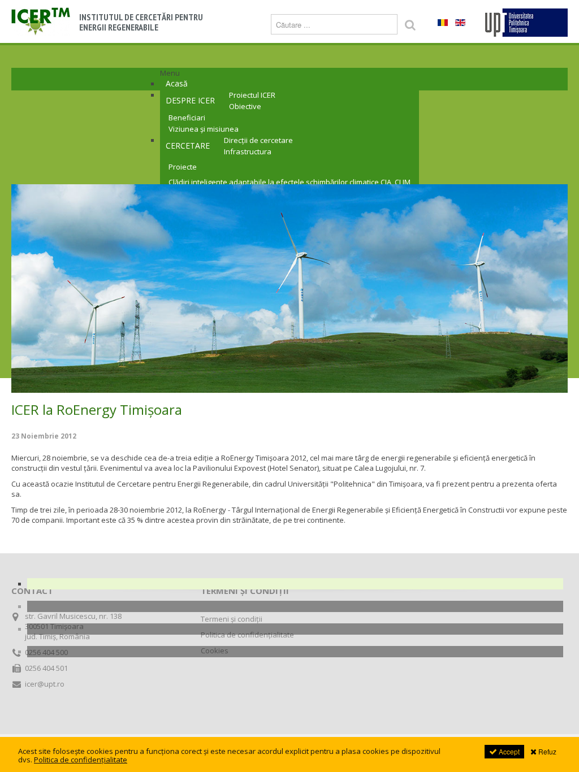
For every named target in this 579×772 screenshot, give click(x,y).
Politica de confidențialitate (247, 635)
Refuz (546, 751)
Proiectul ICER (252, 95)
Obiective (245, 106)
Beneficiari (186, 117)
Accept (508, 751)
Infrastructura (247, 151)
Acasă (177, 83)
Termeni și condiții (231, 619)
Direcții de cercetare (258, 140)
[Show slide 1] (295, 583)
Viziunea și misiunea (203, 129)
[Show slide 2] (295, 606)
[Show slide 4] (295, 651)
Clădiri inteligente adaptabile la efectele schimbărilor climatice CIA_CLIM (289, 182)
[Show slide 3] (295, 629)
